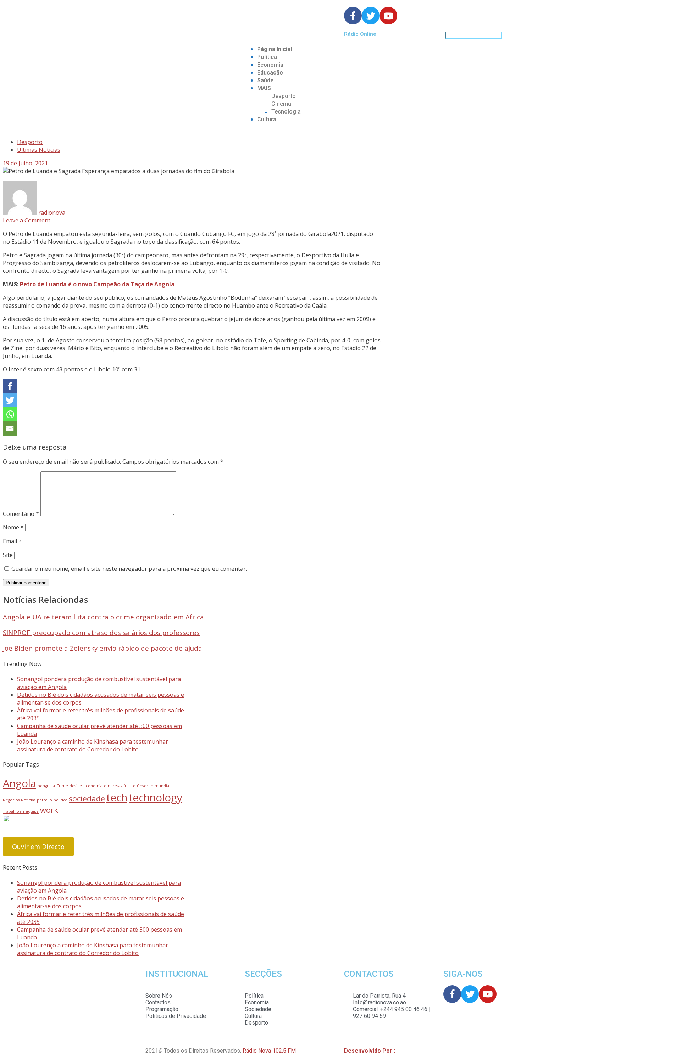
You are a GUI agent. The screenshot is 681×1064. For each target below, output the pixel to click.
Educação (270, 72)
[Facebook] (10, 386)
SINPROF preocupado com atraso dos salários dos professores (101, 632)
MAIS (264, 88)
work (49, 810)
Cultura (266, 119)
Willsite (406, 1050)
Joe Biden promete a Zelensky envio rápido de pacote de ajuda (102, 648)
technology (155, 797)
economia (93, 785)
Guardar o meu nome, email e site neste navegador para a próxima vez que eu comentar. (129, 569)
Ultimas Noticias (38, 150)
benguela (46, 785)
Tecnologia (286, 111)
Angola (19, 783)
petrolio (44, 800)
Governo (145, 785)
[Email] (10, 428)
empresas (113, 785)
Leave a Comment (26, 220)
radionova (51, 212)
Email (12, 541)
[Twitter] (10, 400)
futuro (129, 785)
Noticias (28, 800)
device (76, 785)
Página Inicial (274, 49)
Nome (13, 527)
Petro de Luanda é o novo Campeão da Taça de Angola (97, 284)
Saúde (265, 80)
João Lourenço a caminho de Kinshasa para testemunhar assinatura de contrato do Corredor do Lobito (92, 745)
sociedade (87, 798)
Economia (270, 64)
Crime (62, 785)
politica (60, 800)
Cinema (281, 103)
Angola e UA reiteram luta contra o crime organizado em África (103, 616)
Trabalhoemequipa (21, 811)
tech (116, 797)
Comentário (21, 514)
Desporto (283, 96)
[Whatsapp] (10, 414)
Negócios (11, 800)
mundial (162, 785)
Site (8, 555)
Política (267, 57)
